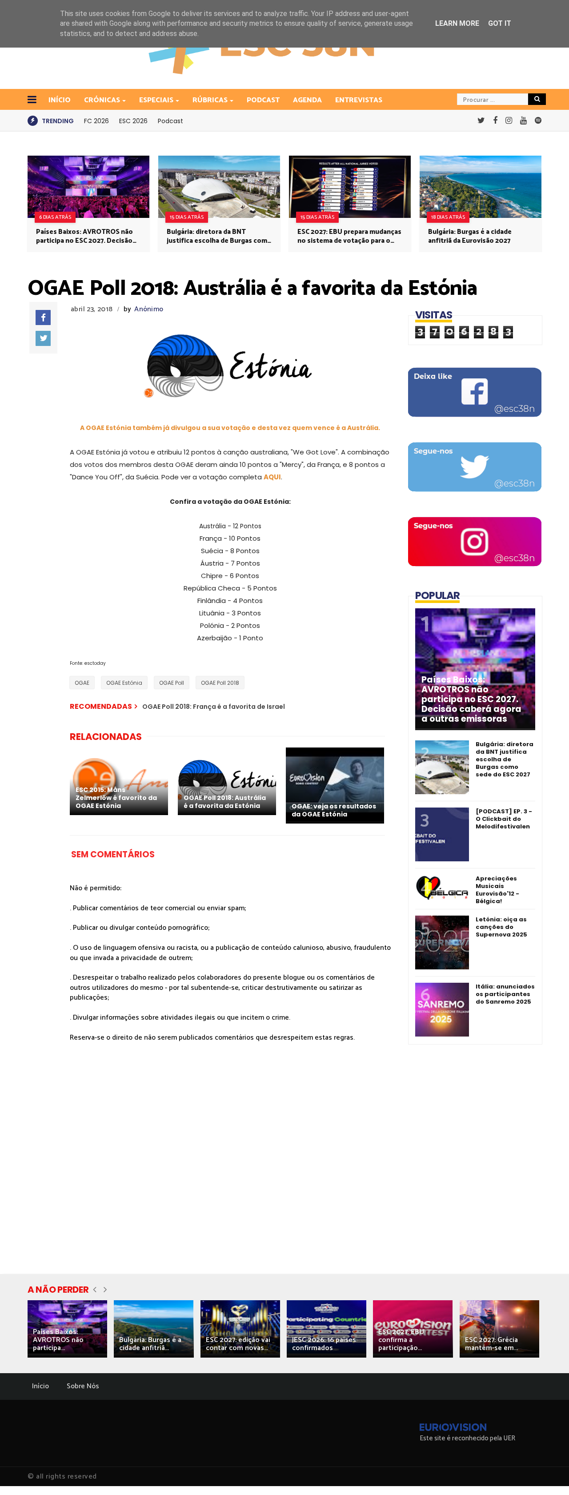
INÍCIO (59, 100)
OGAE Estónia (124, 683)
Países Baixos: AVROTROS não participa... (58, 1340)
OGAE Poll (171, 683)
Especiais (156, 100)
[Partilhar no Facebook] (43, 317)
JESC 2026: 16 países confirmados (324, 1344)
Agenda (307, 100)
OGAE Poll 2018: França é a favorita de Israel (213, 706)
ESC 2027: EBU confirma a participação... (401, 1340)
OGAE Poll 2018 (220, 683)
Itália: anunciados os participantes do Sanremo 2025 (505, 994)
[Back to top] (547, 1474)
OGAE (82, 683)
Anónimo (148, 309)
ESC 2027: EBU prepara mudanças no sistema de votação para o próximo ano (349, 236)
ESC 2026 (133, 121)
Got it (499, 23)
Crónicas (102, 100)
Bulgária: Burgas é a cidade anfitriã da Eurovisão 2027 (470, 236)
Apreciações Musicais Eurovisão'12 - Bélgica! (497, 890)
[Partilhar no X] (43, 338)
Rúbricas (210, 100)
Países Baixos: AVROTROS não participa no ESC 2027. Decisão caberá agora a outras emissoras (87, 236)
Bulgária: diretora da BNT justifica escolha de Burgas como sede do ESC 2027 (219, 236)
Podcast (263, 100)
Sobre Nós (83, 1386)
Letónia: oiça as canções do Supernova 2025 (501, 927)
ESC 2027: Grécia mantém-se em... (491, 1344)
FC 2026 (96, 121)
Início (40, 1386)
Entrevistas (358, 100)
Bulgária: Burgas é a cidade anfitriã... (150, 1344)
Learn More (457, 23)
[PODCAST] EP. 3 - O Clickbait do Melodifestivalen (504, 819)
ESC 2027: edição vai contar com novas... (238, 1344)
